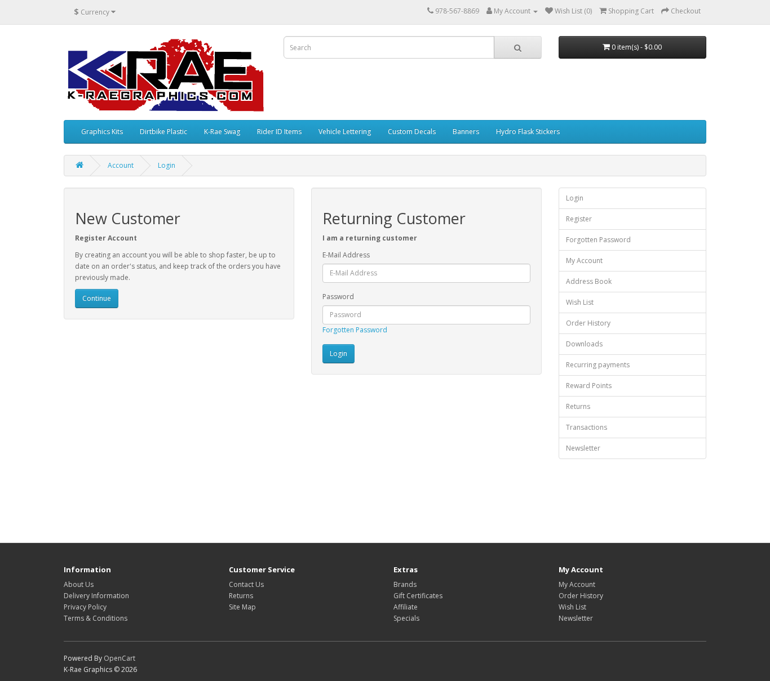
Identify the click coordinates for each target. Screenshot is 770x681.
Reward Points (589, 385)
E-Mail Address (346, 255)
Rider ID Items (279, 131)
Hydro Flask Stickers (528, 131)
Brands (405, 584)
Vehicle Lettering (344, 131)
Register (579, 219)
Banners (466, 131)
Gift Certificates (417, 595)
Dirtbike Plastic (163, 131)
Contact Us (246, 584)
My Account (584, 260)
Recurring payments (598, 365)
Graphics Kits (102, 131)
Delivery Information (96, 595)
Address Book (589, 281)
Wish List (580, 302)
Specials (406, 618)
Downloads (584, 344)
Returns (578, 406)
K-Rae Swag (222, 131)
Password (338, 296)
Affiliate (405, 607)
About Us (79, 584)
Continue (96, 298)
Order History (588, 323)
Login (166, 165)
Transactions (586, 427)
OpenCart (119, 658)
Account (121, 165)
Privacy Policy (85, 607)
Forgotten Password (354, 330)
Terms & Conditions (95, 618)
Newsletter (583, 448)
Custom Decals (412, 131)
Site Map (242, 607)
